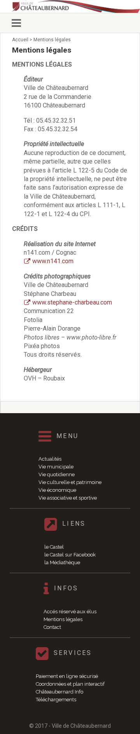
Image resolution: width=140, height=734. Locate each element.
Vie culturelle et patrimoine (70, 482)
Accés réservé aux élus (70, 611)
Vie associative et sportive (67, 498)
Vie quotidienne (56, 474)
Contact (52, 627)
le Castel (54, 547)
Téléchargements (56, 699)
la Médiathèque (62, 562)
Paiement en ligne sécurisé (67, 676)
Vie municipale (56, 467)
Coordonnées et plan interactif (70, 684)
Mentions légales (63, 619)
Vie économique (57, 490)
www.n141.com (53, 261)
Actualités (49, 459)
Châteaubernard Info (59, 692)
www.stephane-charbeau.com (72, 302)
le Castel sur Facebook (70, 555)
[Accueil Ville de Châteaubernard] (76, 6)
